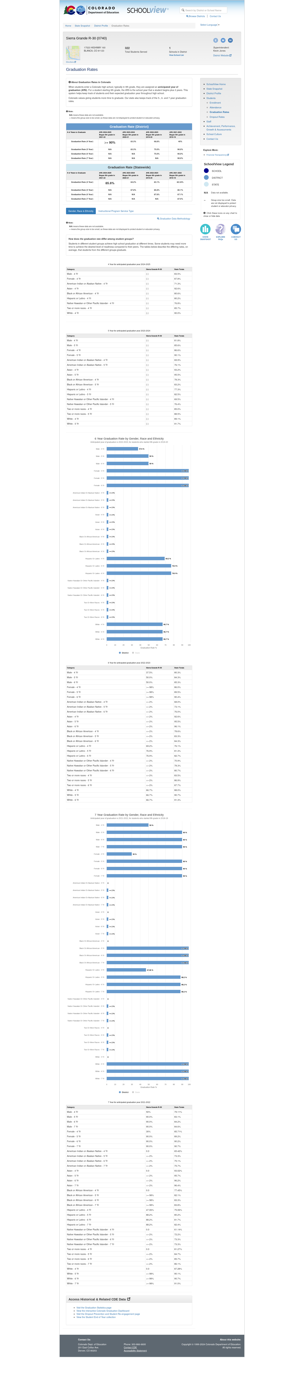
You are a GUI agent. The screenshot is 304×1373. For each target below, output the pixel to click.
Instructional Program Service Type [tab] (116, 211)
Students (211, 98)
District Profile (101, 25)
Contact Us (215, 16)
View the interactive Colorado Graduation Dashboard (102, 1310)
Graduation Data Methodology (174, 218)
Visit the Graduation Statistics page (93, 1307)
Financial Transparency (216, 154)
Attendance (215, 107)
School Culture (214, 134)
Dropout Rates (217, 116)
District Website (221, 55)
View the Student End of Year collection (96, 1317)
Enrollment (215, 102)
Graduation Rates (219, 112)
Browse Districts (197, 16)
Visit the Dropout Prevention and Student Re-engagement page (108, 1313)
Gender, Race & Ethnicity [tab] (80, 211)
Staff (208, 121)
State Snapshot (82, 25)
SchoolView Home (216, 84)
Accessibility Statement (135, 1350)
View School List (176, 55)
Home (68, 25)
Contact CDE (130, 1347)
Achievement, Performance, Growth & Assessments (220, 127)
